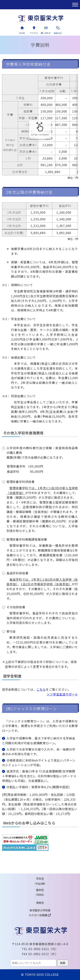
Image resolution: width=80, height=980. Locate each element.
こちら (41, 689)
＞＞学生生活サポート (62, 694)
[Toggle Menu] (75, 4)
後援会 (40, 903)
